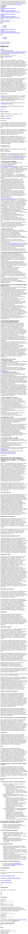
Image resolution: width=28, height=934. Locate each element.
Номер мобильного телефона (7, 905)
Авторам (2, 9)
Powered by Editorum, (14, 53)
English (4, 27)
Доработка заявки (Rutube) (6, 882)
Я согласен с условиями (7, 919)
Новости (14, 11)
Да (1, 893)
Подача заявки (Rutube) (6, 880)
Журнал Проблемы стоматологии (8, 8)
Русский (5, 25)
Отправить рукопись (5, 21)
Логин (2, 930)
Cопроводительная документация (8, 10)
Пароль (2, 931)
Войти (2, 56)
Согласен (3, 7)
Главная (2, 49)
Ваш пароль (3, 915)
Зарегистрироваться (10, 923)
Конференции (8, 11)
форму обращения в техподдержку (15, 864)
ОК (14, 922)
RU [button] (1, 23)
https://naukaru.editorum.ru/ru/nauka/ (17, 157)
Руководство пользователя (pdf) (8, 875)
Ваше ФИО (3, 899)
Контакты (18, 11)
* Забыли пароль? (8, 56)
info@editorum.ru (7, 118)
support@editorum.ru (16, 863)
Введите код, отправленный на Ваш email (10, 920)
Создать (7, 54)
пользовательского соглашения (19, 919)
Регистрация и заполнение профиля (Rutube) (10, 878)
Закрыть (2, 923)
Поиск (2, 18)
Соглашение (3, 51)
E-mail (2, 914)
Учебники (3, 11)
